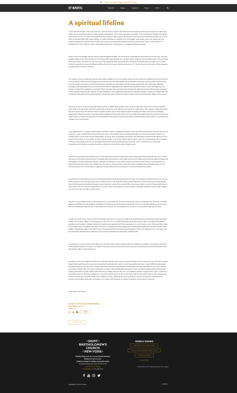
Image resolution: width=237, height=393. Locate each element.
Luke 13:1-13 (72, 308)
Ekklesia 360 (164, 384)
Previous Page (78, 322)
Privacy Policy (144, 360)
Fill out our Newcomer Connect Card (144, 350)
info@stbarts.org (87, 369)
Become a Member (144, 355)
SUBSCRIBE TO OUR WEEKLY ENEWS (144, 345)
